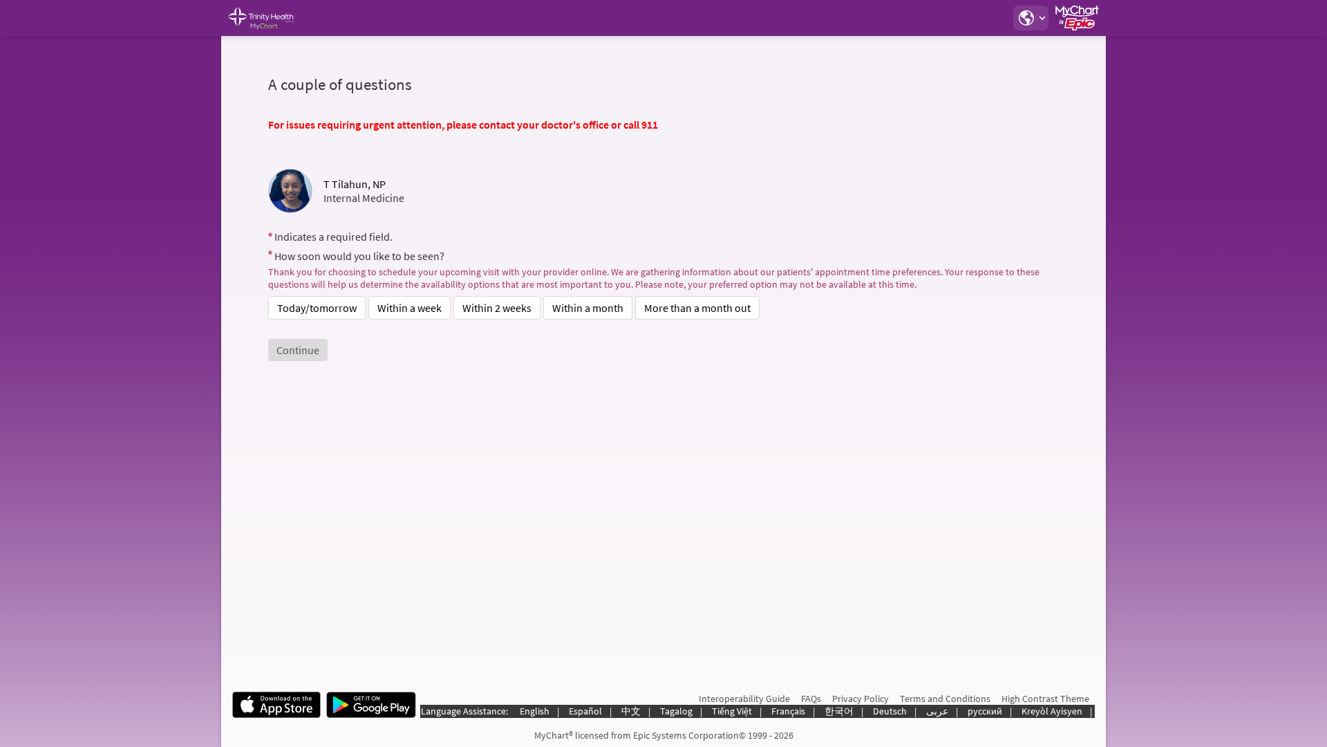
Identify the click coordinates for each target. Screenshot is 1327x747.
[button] (1030, 18)
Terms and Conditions (945, 698)
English (534, 711)
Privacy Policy (860, 698)
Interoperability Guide (744, 698)
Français (788, 711)
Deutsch (890, 711)
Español (585, 711)
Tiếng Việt (732, 711)
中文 (631, 711)
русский (985, 711)
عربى (937, 711)
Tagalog (676, 711)
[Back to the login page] (269, 18)
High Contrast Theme (1045, 698)
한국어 (839, 711)
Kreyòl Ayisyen (1052, 711)
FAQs (811, 698)
